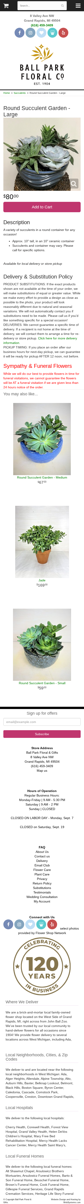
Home (6, 93)
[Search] (62, 5)
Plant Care (42, 874)
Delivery (42, 861)
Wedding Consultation (42, 897)
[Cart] (6, 6)
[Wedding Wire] (52, 33)
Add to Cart (42, 207)
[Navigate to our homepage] (42, 64)
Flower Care (42, 870)
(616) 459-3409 (42, 25)
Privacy (42, 879)
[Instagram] (30, 33)
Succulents (20, 93)
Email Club (42, 865)
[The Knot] (41, 33)
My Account (42, 901)
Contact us (42, 856)
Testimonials (42, 892)
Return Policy (42, 883)
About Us (42, 852)
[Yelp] (63, 33)
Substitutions (42, 888)
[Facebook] (19, 33)
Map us (42, 770)
